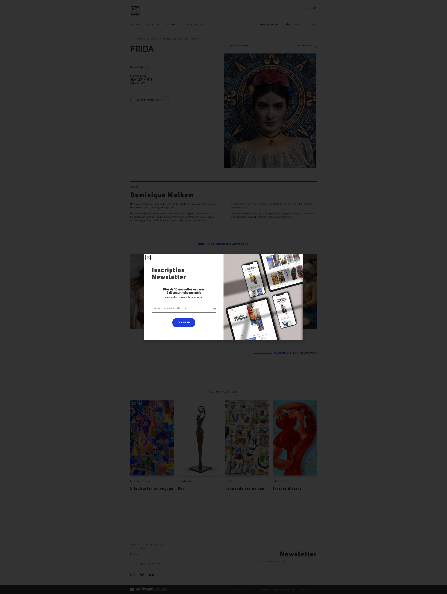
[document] (223, 297)
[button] (148, 257)
